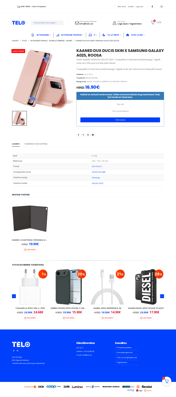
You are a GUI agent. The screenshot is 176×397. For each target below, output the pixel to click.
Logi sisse (139, 6)
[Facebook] (152, 6)
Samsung (96, 177)
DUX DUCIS (97, 166)
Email (93, 135)
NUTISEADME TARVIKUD (71, 35)
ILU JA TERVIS (113, 35)
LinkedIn (88, 135)
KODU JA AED (137, 35)
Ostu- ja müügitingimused (127, 357)
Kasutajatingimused (125, 352)
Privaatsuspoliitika (124, 347)
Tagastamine (122, 362)
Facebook (78, 135)
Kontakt (131, 6)
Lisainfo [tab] (16, 144)
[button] (14, 296)
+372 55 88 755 (88, 351)
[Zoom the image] (21, 343)
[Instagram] (161, 6)
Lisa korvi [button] (31, 250)
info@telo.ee (87, 355)
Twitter (83, 135)
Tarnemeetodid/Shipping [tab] (35, 144)
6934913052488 (98, 172)
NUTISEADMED (43, 35)
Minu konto (122, 6)
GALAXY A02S (97, 183)
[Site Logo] (18, 22)
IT (94, 35)
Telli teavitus (120, 120)
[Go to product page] (30, 219)
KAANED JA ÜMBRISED (101, 81)
